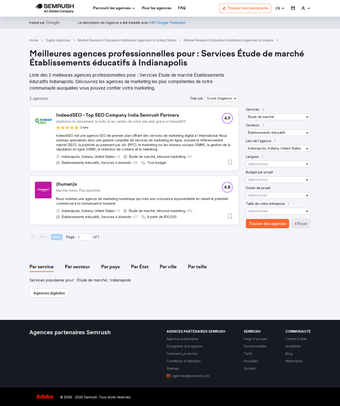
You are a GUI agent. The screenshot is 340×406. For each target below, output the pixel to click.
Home (33, 40)
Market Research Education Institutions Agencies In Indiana (228, 40)
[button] (280, 8)
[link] (156, 8)
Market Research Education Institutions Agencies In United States (127, 40)
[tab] (41, 267)
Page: (70, 237)
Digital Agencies (58, 40)
